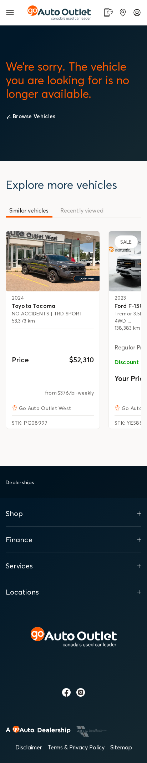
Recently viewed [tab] (81, 210)
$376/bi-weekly (75, 393)
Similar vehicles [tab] (29, 210)
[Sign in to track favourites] (89, 239)
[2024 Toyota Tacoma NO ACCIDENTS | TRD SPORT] (53, 261)
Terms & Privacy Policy (76, 747)
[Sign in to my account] (137, 12)
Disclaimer (28, 747)
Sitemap (121, 747)
